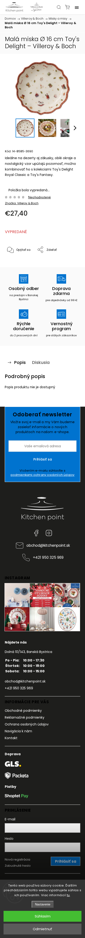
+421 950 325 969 (48, 557)
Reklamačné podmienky (24, 717)
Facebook (36, 533)
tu (68, 895)
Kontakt (11, 738)
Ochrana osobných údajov (27, 724)
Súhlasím (43, 916)
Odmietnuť (42, 928)
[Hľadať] (58, 7)
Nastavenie (42, 904)
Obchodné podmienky (23, 710)
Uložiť (16, 264)
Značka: (21, 203)
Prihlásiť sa (42, 459)
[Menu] (76, 7)
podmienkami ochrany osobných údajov (43, 475)
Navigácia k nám (18, 731)
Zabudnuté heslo (18, 866)
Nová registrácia (17, 859)
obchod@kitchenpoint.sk (48, 545)
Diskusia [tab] (41, 362)
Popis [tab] (20, 362)
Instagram (48, 533)
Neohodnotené (39, 197)
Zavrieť (69, 262)
